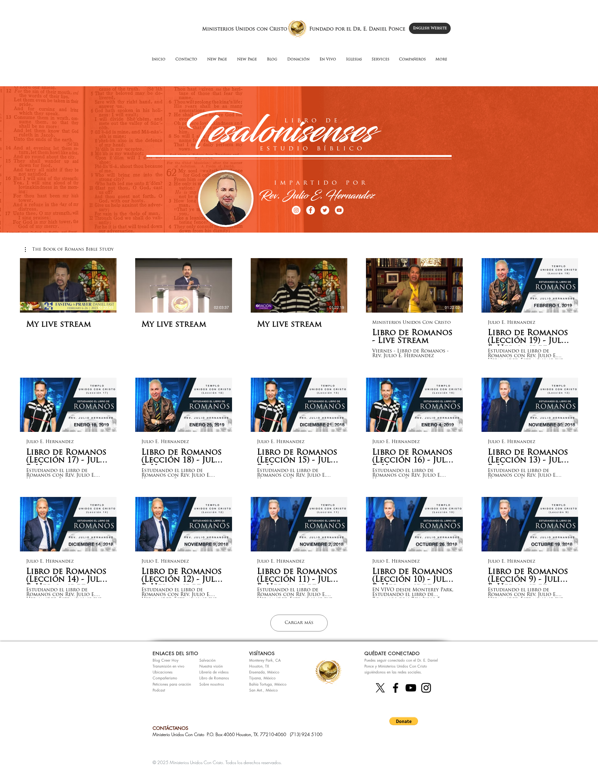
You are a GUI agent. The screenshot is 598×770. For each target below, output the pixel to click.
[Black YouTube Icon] (410, 687)
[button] (69, 249)
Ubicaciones (163, 672)
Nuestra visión (211, 666)
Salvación (207, 660)
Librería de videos (214, 672)
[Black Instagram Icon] (426, 687)
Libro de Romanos (214, 678)
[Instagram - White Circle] (296, 210)
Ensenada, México (264, 672)
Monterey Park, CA (265, 660)
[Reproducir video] (68, 285)
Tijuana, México (262, 678)
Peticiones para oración (172, 684)
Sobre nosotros (211, 684)
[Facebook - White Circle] (310, 210)
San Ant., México (263, 690)
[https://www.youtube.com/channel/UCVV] (339, 210)
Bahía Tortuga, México (268, 684)
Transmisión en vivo (168, 666)
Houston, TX (259, 666)
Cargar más (299, 623)
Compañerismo (165, 678)
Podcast (159, 690)
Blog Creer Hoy (165, 660)
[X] (380, 687)
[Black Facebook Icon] (395, 687)
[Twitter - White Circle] (324, 210)
